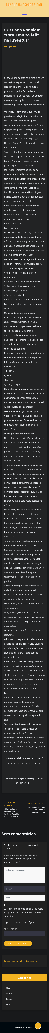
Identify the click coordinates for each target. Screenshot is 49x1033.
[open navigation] (24, 12)
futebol (14, 47)
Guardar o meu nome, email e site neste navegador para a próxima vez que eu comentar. (23, 912)
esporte (9, 993)
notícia (9, 1004)
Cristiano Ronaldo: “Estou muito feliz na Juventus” (22, 35)
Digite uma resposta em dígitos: (19, 922)
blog (6, 47)
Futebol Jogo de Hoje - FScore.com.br (21, 961)
